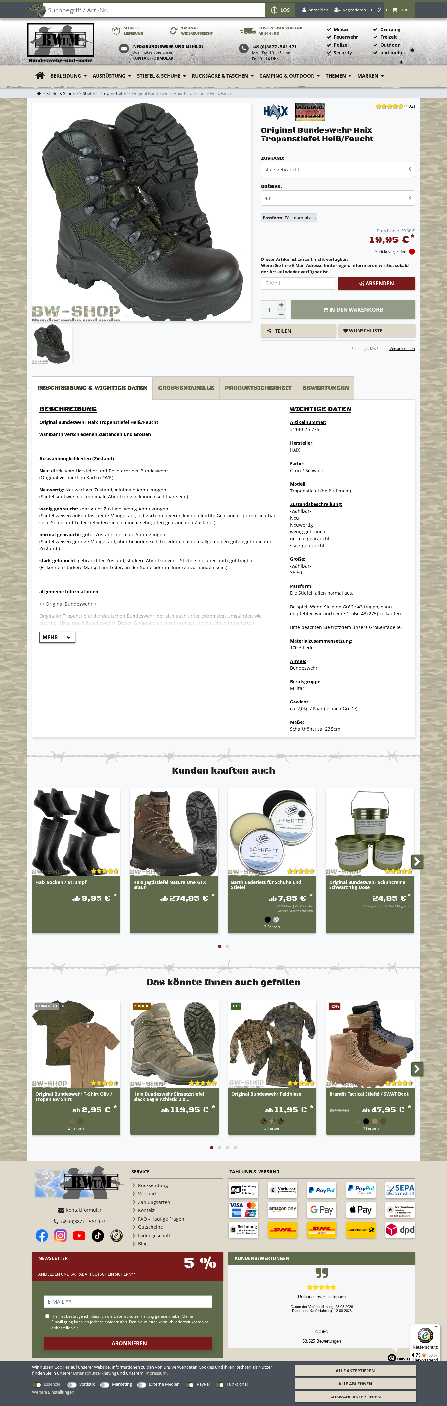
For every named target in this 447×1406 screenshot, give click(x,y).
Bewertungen (325, 388)
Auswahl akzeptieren (355, 1397)
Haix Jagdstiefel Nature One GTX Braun (169, 885)
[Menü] (436, 1328)
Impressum (155, 1373)
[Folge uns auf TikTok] (98, 1235)
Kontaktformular (152, 58)
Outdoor (390, 45)
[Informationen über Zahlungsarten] (243, 1190)
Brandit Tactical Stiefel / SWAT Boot (369, 1094)
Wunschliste (365, 330)
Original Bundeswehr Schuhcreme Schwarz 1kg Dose (367, 885)
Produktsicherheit (258, 388)
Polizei (341, 45)
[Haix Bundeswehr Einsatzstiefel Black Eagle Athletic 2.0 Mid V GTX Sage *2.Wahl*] (174, 1044)
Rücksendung (153, 1185)
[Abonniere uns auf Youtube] (79, 1235)
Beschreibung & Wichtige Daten (92, 388)
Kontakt (146, 1210)
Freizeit (388, 37)
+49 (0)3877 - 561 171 (82, 1221)
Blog (143, 1244)
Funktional (237, 1384)
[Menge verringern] (281, 314)
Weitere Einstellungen (53, 1392)
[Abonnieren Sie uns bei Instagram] (60, 1235)
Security (343, 52)
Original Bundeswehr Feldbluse (266, 1094)
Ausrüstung (109, 75)
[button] (399, 10)
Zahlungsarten (154, 1202)
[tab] (92, 388)
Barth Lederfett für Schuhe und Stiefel (266, 885)
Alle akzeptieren (355, 1371)
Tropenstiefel (113, 93)
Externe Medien (164, 1384)
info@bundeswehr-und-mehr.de (168, 46)
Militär (341, 29)
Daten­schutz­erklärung (94, 1373)
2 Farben (272, 926)
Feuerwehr (346, 37)
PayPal (203, 1384)
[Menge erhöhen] (281, 305)
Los (285, 10)
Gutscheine (150, 1227)
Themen (336, 75)
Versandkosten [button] (402, 348)
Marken (367, 75)
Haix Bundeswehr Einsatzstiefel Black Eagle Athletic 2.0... (168, 1096)
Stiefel (89, 93)
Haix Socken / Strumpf (60, 882)
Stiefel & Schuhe (158, 75)
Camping (390, 29)
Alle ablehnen (355, 1384)
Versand (147, 1193)
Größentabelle (186, 388)
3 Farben (272, 1128)
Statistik (87, 1384)
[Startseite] (60, 43)
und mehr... (393, 52)
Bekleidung (65, 75)
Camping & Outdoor (286, 75)
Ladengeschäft (154, 1235)
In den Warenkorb (355, 309)
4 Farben (371, 1128)
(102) (409, 106)
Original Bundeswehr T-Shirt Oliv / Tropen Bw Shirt (73, 1096)
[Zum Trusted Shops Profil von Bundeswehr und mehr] (116, 1235)
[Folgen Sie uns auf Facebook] (42, 1235)
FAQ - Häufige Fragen (161, 1219)
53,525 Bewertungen (321, 1341)
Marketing (122, 1384)
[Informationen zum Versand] (282, 1230)
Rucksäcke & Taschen (220, 75)
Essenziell (53, 1384)
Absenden (379, 283)
